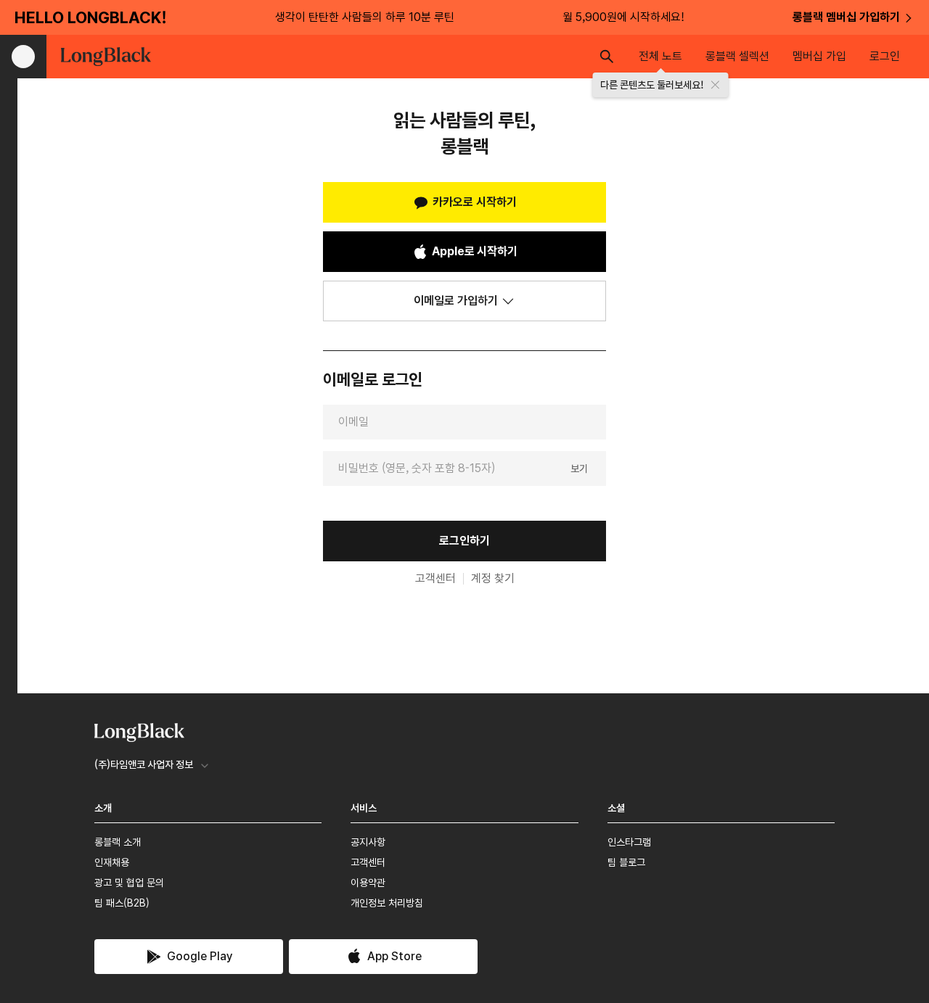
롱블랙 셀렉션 (737, 56)
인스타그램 (629, 842)
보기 (579, 468)
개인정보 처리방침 (387, 903)
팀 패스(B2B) (122, 903)
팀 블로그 (626, 862)
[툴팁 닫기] (715, 85)
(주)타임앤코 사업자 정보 (143, 764)
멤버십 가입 (819, 56)
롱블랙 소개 (117, 842)
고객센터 (435, 579)
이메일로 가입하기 (456, 300)
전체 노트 (660, 56)
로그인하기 (464, 541)
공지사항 (368, 842)
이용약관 (368, 882)
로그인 (884, 56)
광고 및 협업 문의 (129, 882)
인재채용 (111, 862)
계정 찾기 (493, 579)
